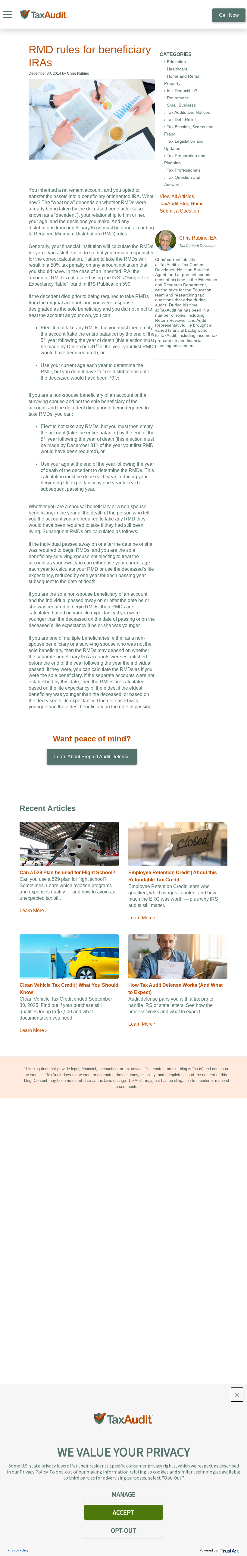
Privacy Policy (18, 1550)
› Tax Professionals (182, 170)
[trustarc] (229, 1550)
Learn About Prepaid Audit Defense (92, 756)
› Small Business (180, 105)
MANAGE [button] (124, 1494)
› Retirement (176, 97)
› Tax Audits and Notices (187, 112)
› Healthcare (176, 69)
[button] (237, 1395)
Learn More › (33, 910)
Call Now (229, 15)
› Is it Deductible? (180, 90)
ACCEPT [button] (123, 1512)
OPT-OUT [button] (123, 1530)
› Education (175, 61)
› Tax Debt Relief (180, 119)
